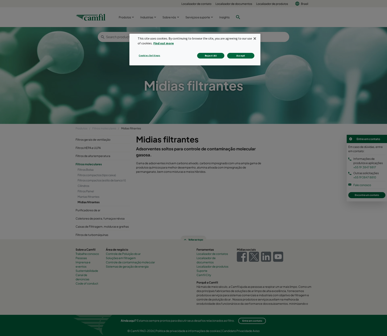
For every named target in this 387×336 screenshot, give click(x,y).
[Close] (254, 38)
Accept (240, 55)
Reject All (211, 55)
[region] (194, 49)
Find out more (163, 43)
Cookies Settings (149, 55)
